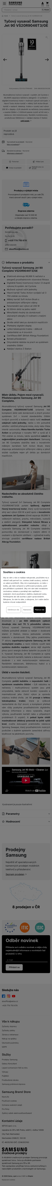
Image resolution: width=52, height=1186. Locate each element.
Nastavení (27, 610)
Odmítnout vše (13, 610)
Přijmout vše (39, 610)
